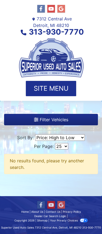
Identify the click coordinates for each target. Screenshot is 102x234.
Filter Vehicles (53, 119)
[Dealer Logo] (51, 58)
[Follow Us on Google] (61, 9)
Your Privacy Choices (64, 220)
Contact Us (53, 211)
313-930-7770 (56, 32)
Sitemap (42, 220)
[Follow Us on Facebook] (41, 9)
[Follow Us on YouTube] (51, 9)
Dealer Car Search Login (50, 216)
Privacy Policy (72, 211)
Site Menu (51, 88)
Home (25, 211)
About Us (37, 211)
